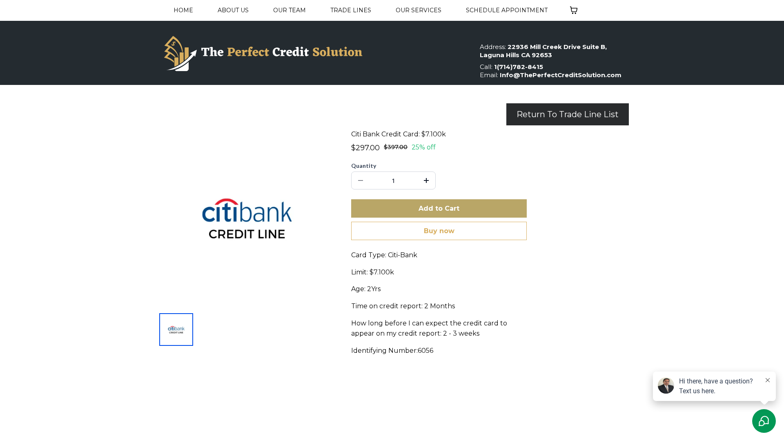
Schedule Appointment (507, 10)
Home (183, 10)
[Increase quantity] (426, 180)
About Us (233, 10)
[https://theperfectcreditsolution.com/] (312, 53)
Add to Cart (439, 208)
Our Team (289, 10)
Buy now (439, 231)
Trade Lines (350, 10)
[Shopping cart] (574, 10)
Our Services (418, 10)
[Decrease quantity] (360, 180)
